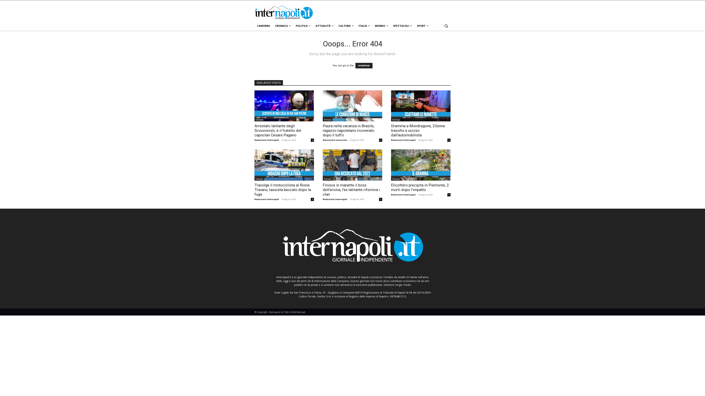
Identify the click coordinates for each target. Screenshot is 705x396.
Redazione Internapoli (266, 140)
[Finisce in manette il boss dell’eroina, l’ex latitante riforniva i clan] (352, 165)
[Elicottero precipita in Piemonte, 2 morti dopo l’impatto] (421, 165)
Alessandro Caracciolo (335, 140)
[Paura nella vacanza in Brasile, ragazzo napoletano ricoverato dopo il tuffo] (352, 106)
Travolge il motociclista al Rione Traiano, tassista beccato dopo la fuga (282, 190)
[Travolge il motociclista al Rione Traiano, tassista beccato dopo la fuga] (284, 165)
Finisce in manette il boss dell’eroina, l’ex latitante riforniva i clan (351, 190)
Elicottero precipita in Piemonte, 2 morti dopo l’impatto (420, 187)
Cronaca (259, 119)
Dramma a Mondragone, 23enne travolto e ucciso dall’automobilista (418, 130)
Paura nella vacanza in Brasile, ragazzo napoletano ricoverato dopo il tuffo (348, 130)
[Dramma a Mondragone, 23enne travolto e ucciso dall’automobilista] (421, 106)
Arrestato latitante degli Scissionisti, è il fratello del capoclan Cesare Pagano (277, 130)
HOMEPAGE (364, 65)
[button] (446, 25)
